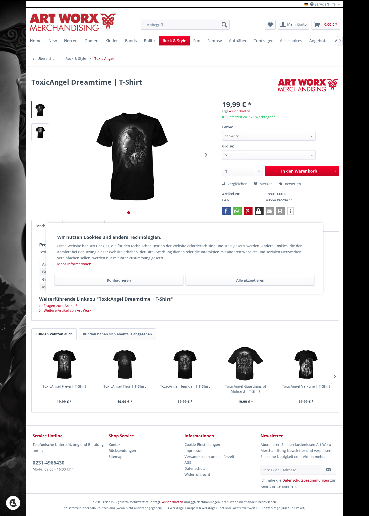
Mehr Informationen (74, 264)
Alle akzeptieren (250, 280)
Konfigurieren (119, 280)
